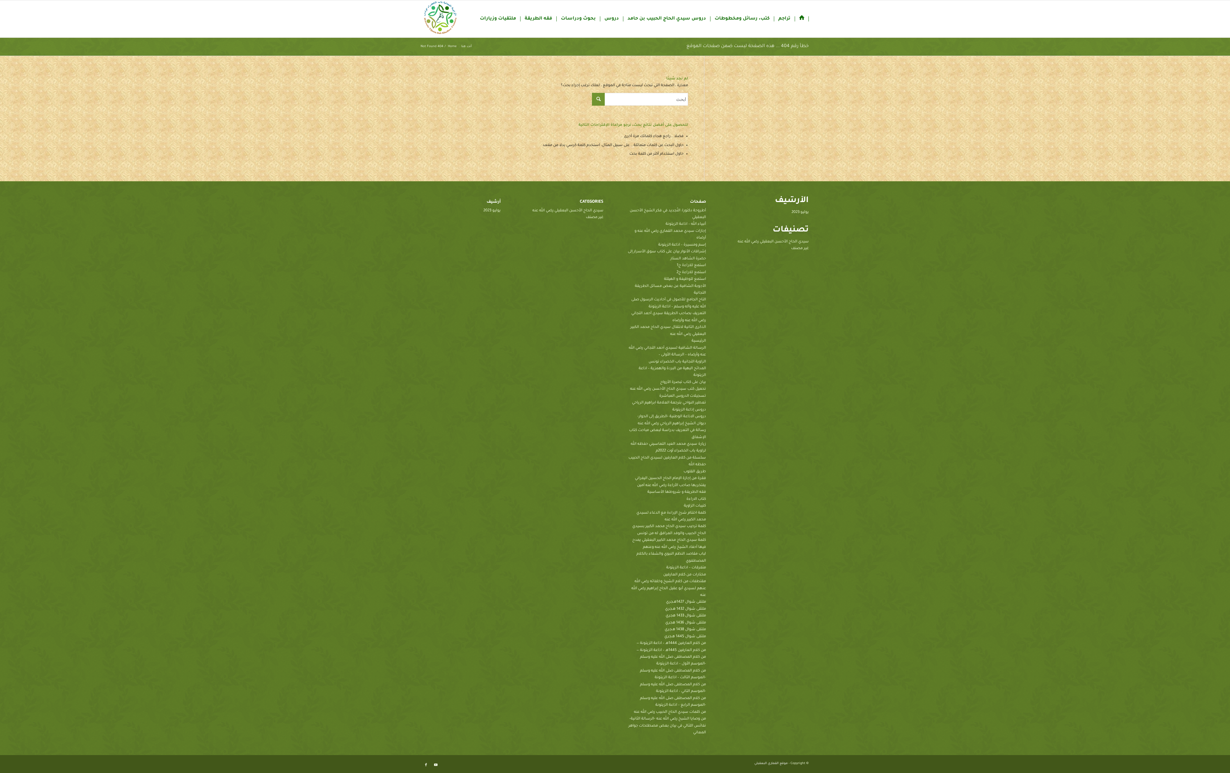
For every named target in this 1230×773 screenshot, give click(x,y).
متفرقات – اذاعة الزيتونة (686, 568)
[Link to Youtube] (435, 765)
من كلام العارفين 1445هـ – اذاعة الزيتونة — (671, 650)
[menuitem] (802, 18)
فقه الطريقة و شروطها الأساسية (676, 492)
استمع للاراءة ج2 (691, 273)
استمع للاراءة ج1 (691, 266)
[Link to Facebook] (426, 765)
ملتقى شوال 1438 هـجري (685, 630)
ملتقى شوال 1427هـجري (686, 602)
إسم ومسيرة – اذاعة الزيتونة (682, 245)
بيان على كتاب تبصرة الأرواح (683, 382)
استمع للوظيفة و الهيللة (685, 279)
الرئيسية (699, 341)
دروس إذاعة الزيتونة (689, 410)
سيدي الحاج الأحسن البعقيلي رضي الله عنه (773, 242)
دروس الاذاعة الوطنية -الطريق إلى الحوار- (671, 417)
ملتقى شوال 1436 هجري (685, 623)
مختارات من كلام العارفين (684, 575)
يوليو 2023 (800, 212)
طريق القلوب (695, 472)
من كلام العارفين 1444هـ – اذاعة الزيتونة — (671, 643)
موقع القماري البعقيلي (771, 763)
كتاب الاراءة (696, 499)
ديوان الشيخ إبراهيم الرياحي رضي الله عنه (672, 424)
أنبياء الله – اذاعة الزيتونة (686, 224)
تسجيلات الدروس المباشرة (682, 396)
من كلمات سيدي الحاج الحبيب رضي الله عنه (670, 712)
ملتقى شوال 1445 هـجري (685, 637)
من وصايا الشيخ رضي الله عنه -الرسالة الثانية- (667, 719)
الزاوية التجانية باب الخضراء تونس (677, 362)
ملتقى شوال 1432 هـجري (685, 609)
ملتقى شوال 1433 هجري (686, 616)
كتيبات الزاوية (695, 506)
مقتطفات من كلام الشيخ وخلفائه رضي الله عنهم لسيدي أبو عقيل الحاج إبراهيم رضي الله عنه (668, 589)
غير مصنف (800, 249)
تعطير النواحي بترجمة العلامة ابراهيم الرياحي (669, 403)
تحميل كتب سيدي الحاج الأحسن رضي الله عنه (668, 389)
